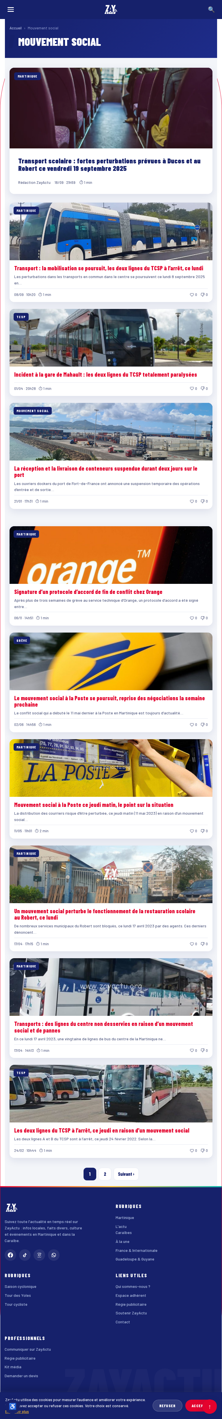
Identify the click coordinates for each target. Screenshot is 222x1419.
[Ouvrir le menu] (11, 9)
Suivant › (126, 1174)
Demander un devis (21, 1375)
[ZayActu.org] (111, 9)
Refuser (167, 1405)
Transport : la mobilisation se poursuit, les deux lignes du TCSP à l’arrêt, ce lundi (108, 268)
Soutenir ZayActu (131, 1312)
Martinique (125, 1217)
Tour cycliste (16, 1304)
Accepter (201, 1405)
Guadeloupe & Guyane (135, 1258)
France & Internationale (137, 1250)
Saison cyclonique (20, 1286)
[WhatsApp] (54, 1255)
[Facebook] (10, 1255)
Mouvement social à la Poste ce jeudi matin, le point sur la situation (93, 804)
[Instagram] (39, 1255)
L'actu (121, 1226)
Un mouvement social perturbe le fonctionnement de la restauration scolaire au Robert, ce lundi (104, 914)
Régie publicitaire (131, 1304)
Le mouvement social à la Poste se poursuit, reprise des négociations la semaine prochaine (109, 701)
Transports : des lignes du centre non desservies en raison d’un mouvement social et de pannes (103, 1026)
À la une (123, 1241)
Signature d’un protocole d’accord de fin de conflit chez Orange (88, 591)
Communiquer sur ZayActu (28, 1349)
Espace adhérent (131, 1295)
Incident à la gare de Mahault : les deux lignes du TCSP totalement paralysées (105, 374)
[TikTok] (25, 1255)
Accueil (16, 28)
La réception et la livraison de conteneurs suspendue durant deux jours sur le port (105, 471)
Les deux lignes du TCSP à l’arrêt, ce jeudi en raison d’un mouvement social (101, 1130)
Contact (123, 1321)
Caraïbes (124, 1232)
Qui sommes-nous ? (133, 1286)
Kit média (13, 1366)
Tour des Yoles (18, 1295)
